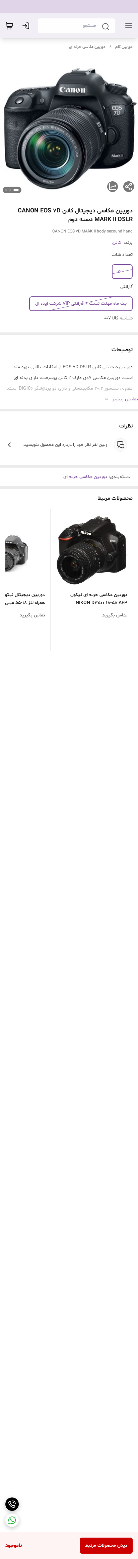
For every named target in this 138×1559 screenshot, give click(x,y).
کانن (116, 242)
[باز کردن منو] (127, 25)
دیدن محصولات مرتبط (106, 1545)
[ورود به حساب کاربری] (27, 26)
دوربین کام (124, 47)
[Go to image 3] (6, 190)
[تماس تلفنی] (12, 1504)
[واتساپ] (12, 1520)
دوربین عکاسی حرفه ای (87, 47)
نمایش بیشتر (125, 399)
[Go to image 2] (10, 190)
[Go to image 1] (16, 190)
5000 (122, 271)
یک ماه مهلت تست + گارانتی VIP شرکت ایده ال (81, 303)
